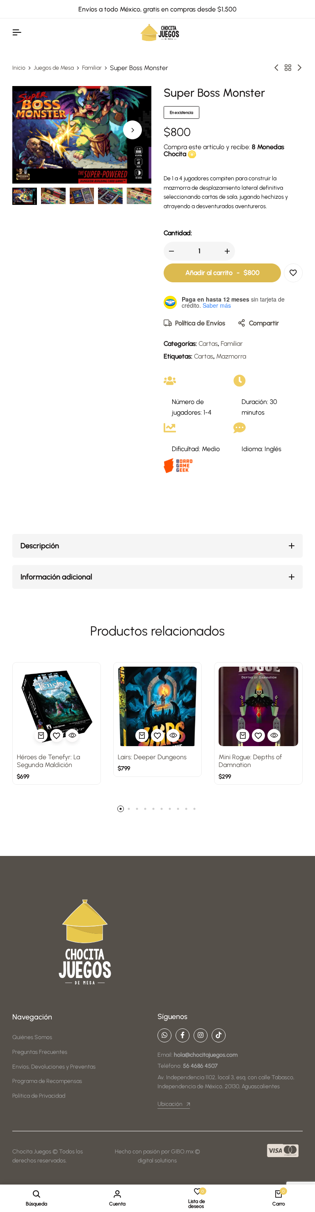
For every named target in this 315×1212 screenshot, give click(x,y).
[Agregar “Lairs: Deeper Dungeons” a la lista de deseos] (157, 735)
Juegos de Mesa (54, 68)
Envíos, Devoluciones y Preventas (54, 1066)
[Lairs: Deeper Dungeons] (157, 706)
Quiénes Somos (32, 1037)
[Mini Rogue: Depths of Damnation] (258, 706)
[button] (132, 129)
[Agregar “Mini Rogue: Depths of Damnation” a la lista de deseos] (258, 735)
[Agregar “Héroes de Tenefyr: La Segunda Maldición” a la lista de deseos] (56, 735)
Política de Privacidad (38, 1095)
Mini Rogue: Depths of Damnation (250, 761)
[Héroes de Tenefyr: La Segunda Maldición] (56, 706)
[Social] (164, 1035)
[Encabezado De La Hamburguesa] (16, 32)
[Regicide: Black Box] (276, 67)
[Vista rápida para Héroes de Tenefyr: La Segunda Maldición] (72, 735)
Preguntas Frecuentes (39, 1052)
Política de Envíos (200, 323)
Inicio (18, 68)
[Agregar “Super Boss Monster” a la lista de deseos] (293, 272)
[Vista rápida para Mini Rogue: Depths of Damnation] (274, 735)
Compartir (264, 323)
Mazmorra (231, 356)
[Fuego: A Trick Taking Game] (299, 67)
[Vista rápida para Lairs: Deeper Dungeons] (173, 735)
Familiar (92, 68)
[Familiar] (288, 67)
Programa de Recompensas (47, 1081)
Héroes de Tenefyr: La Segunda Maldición (48, 761)
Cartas (208, 343)
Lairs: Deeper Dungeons (152, 757)
